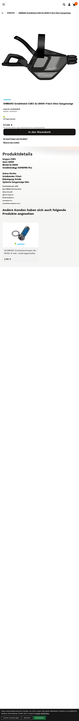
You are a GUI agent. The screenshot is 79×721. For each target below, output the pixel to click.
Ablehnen (27, 718)
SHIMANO (11, 13)
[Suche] (64, 4)
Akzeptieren (39, 718)
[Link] (3, 4)
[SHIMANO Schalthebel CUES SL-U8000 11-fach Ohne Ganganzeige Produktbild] (39, 57)
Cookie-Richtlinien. (42, 713)
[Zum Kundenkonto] (69, 4)
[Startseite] (2, 13)
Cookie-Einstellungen (11, 718)
